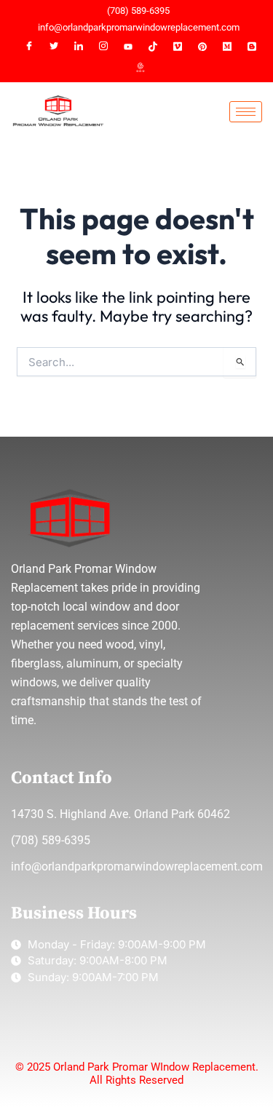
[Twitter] (54, 46)
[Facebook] (29, 46)
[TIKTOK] (153, 46)
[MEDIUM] (227, 46)
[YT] (128, 46)
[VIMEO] (178, 46)
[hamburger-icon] (245, 111)
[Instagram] (103, 46)
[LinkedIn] (79, 46)
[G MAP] (140, 68)
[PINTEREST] (202, 46)
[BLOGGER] (252, 46)
